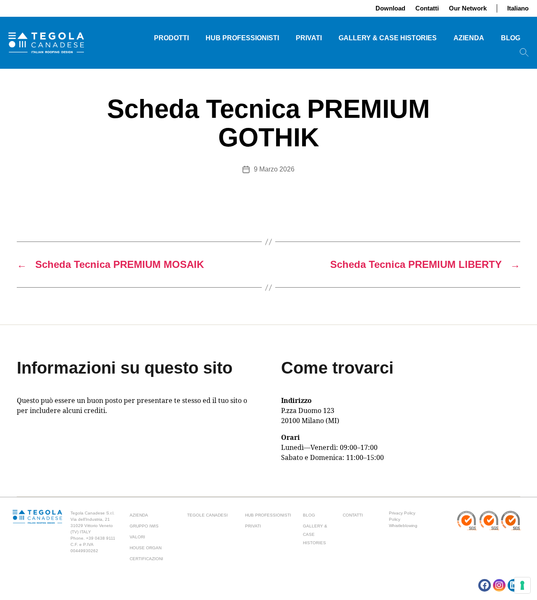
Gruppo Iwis (144, 526)
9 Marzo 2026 (274, 169)
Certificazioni (146, 558)
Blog (510, 38)
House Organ (146, 547)
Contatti (427, 8)
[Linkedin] (514, 585)
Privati (309, 38)
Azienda (469, 38)
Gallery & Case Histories (388, 38)
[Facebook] (484, 585)
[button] (524, 52)
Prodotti (171, 38)
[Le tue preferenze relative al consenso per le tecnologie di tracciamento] (522, 585)
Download (390, 8)
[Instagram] (499, 585)
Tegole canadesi (207, 515)
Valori (137, 537)
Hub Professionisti (242, 38)
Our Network (468, 8)
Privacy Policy (402, 513)
